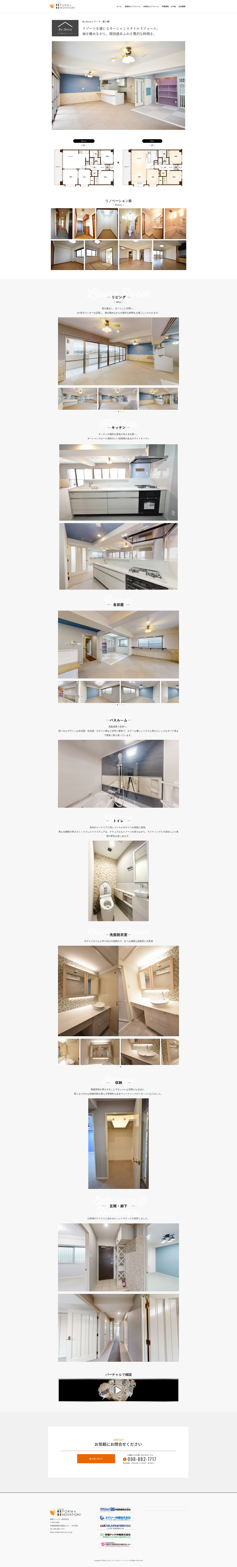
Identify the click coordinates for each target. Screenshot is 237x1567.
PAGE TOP (229, 1517)
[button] (60, 398)
